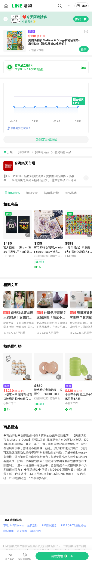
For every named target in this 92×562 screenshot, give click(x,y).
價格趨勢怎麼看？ (20, 128)
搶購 (84, 49)
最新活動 (32, 525)
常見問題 (22, 531)
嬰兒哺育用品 (63, 152)
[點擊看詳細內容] (17, 224)
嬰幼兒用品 (42, 152)
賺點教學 (8, 531)
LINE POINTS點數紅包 (73, 525)
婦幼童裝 (24, 152)
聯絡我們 (35, 531)
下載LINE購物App (13, 525)
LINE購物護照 (48, 525)
